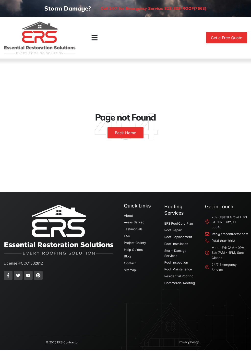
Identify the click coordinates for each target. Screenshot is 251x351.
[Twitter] (18, 275)
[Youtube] (28, 275)
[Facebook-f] (8, 275)
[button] (94, 38)
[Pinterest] (38, 275)
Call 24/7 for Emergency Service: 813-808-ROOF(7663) (153, 8)
